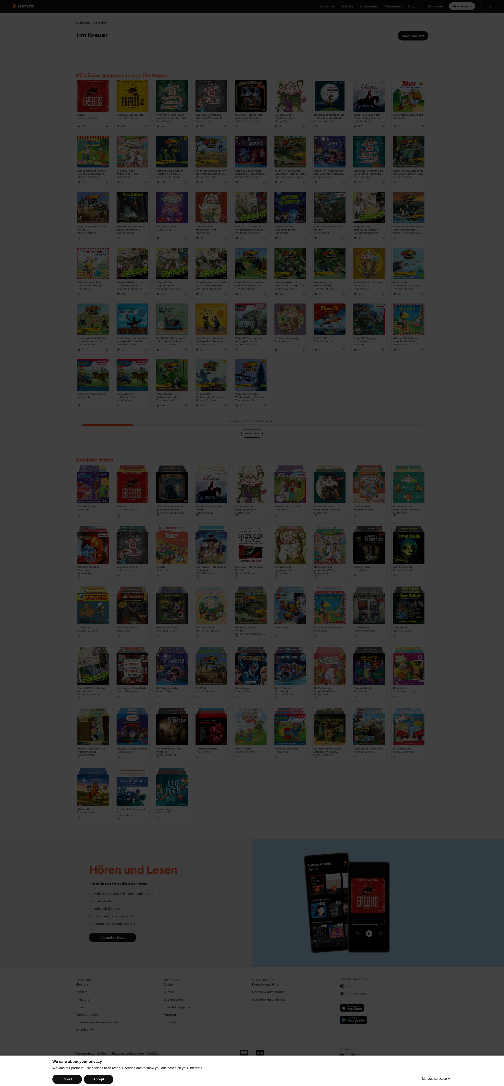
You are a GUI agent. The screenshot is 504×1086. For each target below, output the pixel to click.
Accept (98, 1079)
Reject (67, 1079)
